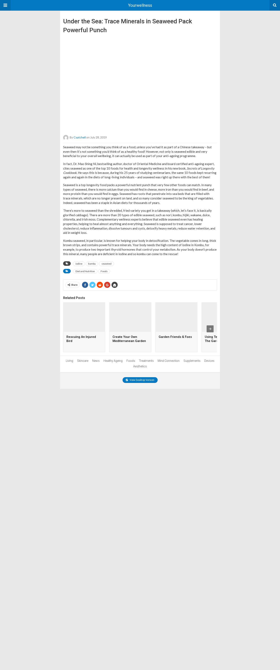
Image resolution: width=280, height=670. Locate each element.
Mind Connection (169, 360)
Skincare (82, 360)
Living (69, 360)
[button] (5, 5)
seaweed (106, 263)
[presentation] (210, 328)
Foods (104, 271)
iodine (78, 263)
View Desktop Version (141, 380)
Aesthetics (140, 366)
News (96, 360)
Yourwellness (140, 5)
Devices (209, 360)
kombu (92, 263)
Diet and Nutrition (85, 271)
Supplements (191, 360)
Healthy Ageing (113, 360)
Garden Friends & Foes (175, 337)
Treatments (146, 360)
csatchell (80, 137)
